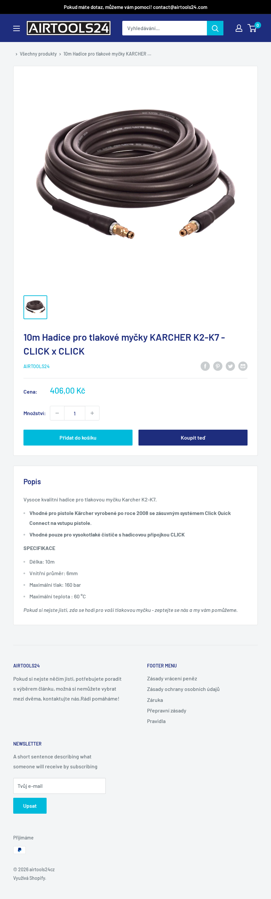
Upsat (30, 805)
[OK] (215, 28)
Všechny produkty (38, 54)
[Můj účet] (239, 28)
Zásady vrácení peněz (172, 678)
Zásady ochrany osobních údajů (183, 689)
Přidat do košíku (78, 437)
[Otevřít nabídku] (16, 28)
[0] (252, 28)
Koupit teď (193, 437)
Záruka (155, 700)
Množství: (34, 413)
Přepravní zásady (166, 710)
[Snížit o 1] (92, 413)
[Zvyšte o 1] (57, 413)
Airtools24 (36, 366)
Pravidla (156, 721)
